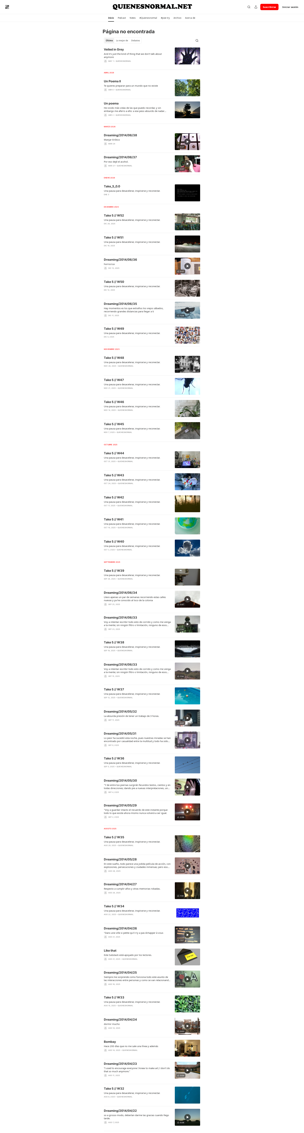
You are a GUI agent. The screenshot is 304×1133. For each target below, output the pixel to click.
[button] (111, 18)
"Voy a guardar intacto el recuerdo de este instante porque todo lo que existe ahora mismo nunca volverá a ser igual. (136, 811)
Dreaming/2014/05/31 (120, 733)
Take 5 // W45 (114, 424)
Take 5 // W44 (114, 453)
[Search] (249, 7)
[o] (187, 141)
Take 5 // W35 (114, 837)
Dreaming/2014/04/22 (120, 1111)
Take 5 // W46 (114, 402)
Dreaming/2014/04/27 (120, 884)
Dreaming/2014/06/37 (120, 157)
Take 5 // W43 (114, 475)
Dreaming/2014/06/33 (120, 617)
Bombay (110, 1042)
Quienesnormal (123, 61)
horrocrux (109, 264)
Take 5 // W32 (114, 1088)
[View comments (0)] (128, 94)
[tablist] (123, 40)
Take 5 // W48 (114, 358)
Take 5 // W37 (114, 689)
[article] (152, 57)
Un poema (111, 103)
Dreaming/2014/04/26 (120, 928)
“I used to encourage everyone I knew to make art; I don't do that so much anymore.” (137, 1070)
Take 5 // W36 (114, 758)
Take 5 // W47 (114, 380)
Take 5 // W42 (114, 497)
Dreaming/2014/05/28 (120, 859)
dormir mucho (112, 1024)
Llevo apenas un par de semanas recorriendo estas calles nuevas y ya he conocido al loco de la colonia (135, 598)
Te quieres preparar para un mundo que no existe (131, 85)
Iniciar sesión (290, 7)
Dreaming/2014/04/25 (120, 972)
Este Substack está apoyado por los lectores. (128, 955)
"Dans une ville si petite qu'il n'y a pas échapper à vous (133, 932)
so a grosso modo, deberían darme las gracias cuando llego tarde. (136, 1117)
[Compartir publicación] (256, 7)
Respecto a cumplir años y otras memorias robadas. (132, 888)
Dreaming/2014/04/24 (120, 1019)
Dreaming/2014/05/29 (120, 805)
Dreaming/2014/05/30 (120, 780)
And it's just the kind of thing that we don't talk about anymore (133, 55)
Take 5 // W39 (114, 571)
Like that (110, 950)
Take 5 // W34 (114, 906)
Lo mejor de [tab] (122, 40)
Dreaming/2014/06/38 (120, 135)
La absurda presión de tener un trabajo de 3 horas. (131, 716)
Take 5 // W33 (114, 997)
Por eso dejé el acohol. (116, 161)
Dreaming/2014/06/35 (120, 304)
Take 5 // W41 (114, 519)
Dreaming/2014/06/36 (120, 259)
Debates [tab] (135, 40)
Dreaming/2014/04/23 (120, 1064)
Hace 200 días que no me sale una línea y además (131, 1046)
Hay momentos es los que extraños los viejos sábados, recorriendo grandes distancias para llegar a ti (133, 310)
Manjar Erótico (112, 139)
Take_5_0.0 (112, 186)
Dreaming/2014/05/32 (120, 711)
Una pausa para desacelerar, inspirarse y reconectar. (132, 190)
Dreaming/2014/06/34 (120, 593)
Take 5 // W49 (114, 328)
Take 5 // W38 (114, 642)
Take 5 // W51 (114, 237)
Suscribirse (269, 7)
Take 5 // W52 (114, 215)
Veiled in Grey (114, 49)
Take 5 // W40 (114, 541)
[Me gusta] (106, 148)
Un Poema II (112, 81)
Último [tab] (109, 40)
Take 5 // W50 (114, 282)
